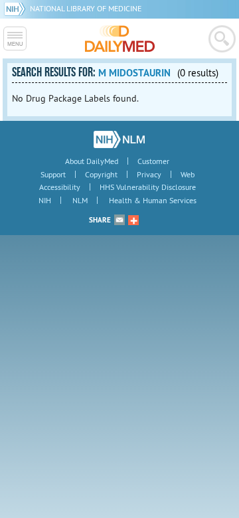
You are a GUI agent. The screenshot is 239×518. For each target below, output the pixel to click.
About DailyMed (91, 161)
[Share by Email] (119, 220)
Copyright (101, 174)
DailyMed (120, 38)
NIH (45, 200)
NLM (80, 200)
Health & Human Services (153, 200)
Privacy (149, 174)
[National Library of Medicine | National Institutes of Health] (119, 139)
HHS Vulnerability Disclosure (148, 187)
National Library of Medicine (85, 8)
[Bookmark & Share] (133, 220)
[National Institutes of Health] (17, 8)
